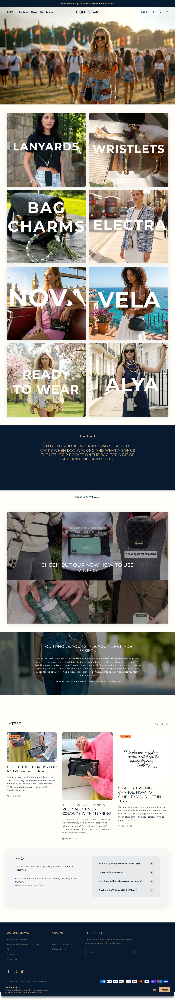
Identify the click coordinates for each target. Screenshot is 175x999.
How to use (46, 12)
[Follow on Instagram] (15, 971)
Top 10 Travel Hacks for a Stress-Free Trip (32, 769)
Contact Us (12, 954)
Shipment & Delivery (17, 939)
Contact (23, 12)
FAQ (9, 949)
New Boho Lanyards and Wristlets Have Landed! (87, 3)
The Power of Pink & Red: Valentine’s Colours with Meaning (86, 809)
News (34, 12)
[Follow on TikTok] (22, 971)
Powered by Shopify (40, 981)
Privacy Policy (59, 949)
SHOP (10, 12)
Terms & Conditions (62, 944)
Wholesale (12, 959)
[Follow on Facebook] (8, 971)
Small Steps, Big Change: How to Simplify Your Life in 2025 (139, 794)
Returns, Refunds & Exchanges (23, 944)
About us (56, 939)
